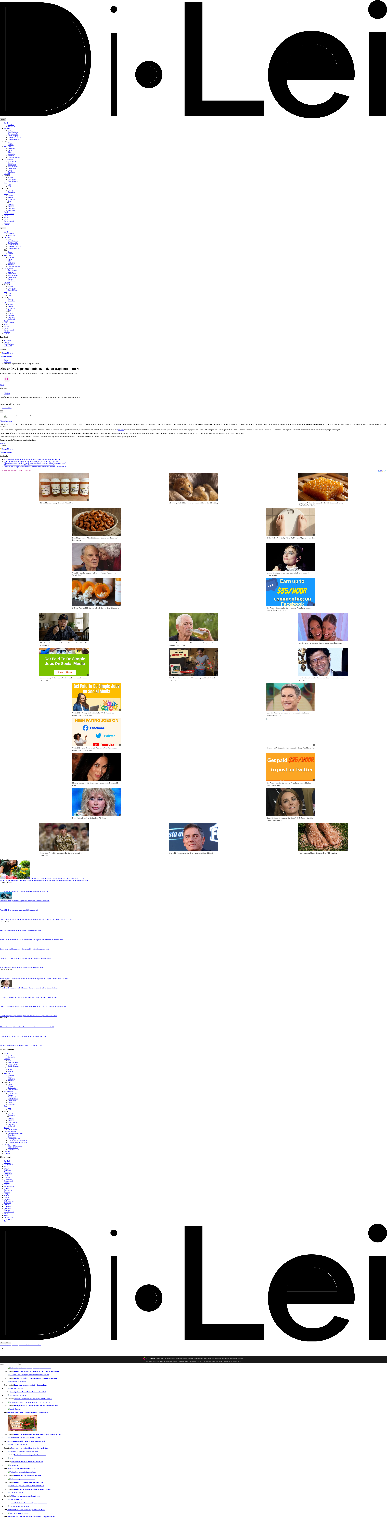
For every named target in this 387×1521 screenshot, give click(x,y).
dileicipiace (11, 208)
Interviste (11, 206)
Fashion (10, 197)
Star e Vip (7, 128)
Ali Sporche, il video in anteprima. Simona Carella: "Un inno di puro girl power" (25, 958)
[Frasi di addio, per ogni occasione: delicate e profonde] (195, 1486)
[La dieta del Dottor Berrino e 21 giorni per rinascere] (195, 1499)
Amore (10, 1084)
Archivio (38, 1345)
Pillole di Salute (13, 1148)
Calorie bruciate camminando (17, 1140)
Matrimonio (12, 179)
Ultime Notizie (12, 1129)
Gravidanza (7, 1199)
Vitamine (7, 1210)
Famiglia (7, 1194)
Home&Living (8, 159)
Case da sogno (12, 161)
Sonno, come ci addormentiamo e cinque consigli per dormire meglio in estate (24, 949)
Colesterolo (7, 1206)
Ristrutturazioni (13, 166)
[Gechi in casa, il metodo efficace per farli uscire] (195, 1458)
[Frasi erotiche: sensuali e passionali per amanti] (195, 1451)
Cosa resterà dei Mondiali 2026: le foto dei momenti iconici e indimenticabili (24, 891)
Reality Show (8, 1164)
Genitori (6, 1197)
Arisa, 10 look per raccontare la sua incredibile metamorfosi (19, 910)
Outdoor (10, 170)
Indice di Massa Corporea (16, 1133)
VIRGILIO (163, 1358)
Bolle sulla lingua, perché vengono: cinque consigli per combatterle (21, 967)
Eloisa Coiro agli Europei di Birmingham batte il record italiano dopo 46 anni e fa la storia (28, 1016)
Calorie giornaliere (14, 1139)
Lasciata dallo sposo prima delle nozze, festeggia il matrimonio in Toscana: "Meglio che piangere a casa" (33, 1006)
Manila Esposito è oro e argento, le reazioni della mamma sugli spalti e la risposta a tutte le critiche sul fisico (34, 978)
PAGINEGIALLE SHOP (181, 1358)
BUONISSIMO (233, 1358)
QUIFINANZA (225, 1358)
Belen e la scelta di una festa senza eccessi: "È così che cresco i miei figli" (23, 1036)
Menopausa (7, 1203)
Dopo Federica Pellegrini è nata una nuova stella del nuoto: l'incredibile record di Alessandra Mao (35, 467)
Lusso (6, 1184)
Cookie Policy (168, 1361)
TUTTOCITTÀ (207, 1358)
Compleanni (8, 1174)
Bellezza (11, 145)
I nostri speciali (9, 221)
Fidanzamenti (8, 1181)
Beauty (10, 195)
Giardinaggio (12, 168)
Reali (9, 130)
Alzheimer (7, 1208)
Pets (5, 183)
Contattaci (15, 1345)
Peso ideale (11, 1135)
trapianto (121, 430)
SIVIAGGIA (218, 1358)
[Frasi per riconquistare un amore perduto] (195, 1479)
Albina (9, 421)
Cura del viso (8, 1190)
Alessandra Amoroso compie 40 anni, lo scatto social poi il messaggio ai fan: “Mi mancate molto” (35, 463)
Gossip (6, 1175)
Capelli (6, 1188)
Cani (9, 185)
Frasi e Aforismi (9, 214)
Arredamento (12, 165)
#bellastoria (11, 210)
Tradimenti (7, 1172)
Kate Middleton (13, 132)
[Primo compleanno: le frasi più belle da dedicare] (195, 1382)
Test (9, 201)
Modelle (6, 1168)
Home (6, 360)
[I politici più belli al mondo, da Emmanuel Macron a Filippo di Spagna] (195, 1513)
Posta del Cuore (13, 181)
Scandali (6, 1183)
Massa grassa (12, 1137)
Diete (9, 152)
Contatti (6, 225)
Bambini (2, 443)
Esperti (6, 215)
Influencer (7, 1163)
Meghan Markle (13, 134)
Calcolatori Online (14, 157)
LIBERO (158, 1358)
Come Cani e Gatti (14, 1149)
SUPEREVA (240, 1358)
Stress (6, 1215)
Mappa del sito (23, 1345)
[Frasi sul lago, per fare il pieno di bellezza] (195, 1472)
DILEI (213, 1358)
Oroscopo (7, 223)
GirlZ (6, 194)
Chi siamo (149, 1361)
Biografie (7, 1177)
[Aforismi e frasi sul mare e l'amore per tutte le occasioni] (195, 1395)
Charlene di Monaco (14, 137)
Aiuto (186, 1361)
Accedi (3, 119)
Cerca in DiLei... (5, 1343)
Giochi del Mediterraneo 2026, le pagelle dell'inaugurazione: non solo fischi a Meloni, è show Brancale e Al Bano (36, 919)
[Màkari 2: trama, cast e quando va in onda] (195, 1493)
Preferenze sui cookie (178, 1361)
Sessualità (11, 156)
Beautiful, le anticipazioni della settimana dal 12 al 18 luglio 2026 (21, 1045)
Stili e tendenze (9, 1186)
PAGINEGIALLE (171, 1358)
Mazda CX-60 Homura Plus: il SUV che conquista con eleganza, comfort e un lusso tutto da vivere (31, 940)
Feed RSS (31, 1345)
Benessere (11, 148)
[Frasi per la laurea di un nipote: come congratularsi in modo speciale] (195, 1423)
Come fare (11, 192)
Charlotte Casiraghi (14, 139)
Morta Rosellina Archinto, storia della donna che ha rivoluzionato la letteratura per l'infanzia (29, 988)
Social (6, 1166)
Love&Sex (11, 199)
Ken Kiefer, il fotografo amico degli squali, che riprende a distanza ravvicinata (24, 901)
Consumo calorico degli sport (17, 1142)
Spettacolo (11, 126)
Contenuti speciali (5, 1345)
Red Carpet (7, 1170)
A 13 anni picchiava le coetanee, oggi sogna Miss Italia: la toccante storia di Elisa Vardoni (28, 997)
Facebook (7, 392)
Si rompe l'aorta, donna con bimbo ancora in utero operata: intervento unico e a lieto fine (32, 459)
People (6, 123)
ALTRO (3, 228)
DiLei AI (7, 174)
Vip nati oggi (8, 340)
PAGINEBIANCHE (198, 1358)
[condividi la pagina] (1, 411)
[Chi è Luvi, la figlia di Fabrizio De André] (195, 1465)
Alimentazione (8, 1217)
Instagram (7, 394)
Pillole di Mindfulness (15, 1146)
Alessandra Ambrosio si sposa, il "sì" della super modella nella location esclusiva (29, 465)
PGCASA (190, 1358)
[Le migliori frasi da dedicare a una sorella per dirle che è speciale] (195, 1402)
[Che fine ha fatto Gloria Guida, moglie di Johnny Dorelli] (195, 1506)
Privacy (161, 1361)
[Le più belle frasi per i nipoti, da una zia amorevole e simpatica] (195, 1375)
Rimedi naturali (9, 1212)
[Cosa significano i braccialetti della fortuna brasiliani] (195, 1388)
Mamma (10, 177)
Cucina (10, 190)
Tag (5, 1221)
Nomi (6, 212)
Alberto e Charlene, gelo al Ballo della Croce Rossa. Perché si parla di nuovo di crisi (27, 1027)
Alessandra (3, 421)
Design (10, 163)
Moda (10, 143)
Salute (10, 150)
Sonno (6, 1214)
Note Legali (156, 1361)
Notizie (6, 219)
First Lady (7, 1161)
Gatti (9, 186)
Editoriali (11, 205)
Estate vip (7, 342)
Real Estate (11, 172)
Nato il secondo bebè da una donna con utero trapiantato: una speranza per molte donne (32, 461)
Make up (7, 1192)
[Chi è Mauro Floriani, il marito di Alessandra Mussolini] (195, 1438)
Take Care (7, 146)
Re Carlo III (8, 346)
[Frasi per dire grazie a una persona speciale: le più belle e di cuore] (195, 1368)
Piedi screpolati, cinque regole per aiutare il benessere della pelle (20, 930)
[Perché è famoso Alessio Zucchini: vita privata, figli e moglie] (195, 1409)
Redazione (7, 1153)
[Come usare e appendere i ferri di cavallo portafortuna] (195, 1445)
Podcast (6, 217)
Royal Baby (8, 1219)
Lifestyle (11, 125)
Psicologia (11, 154)
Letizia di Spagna (13, 136)
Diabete (6, 1204)
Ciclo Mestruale (9, 1201)
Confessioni (8, 1179)
